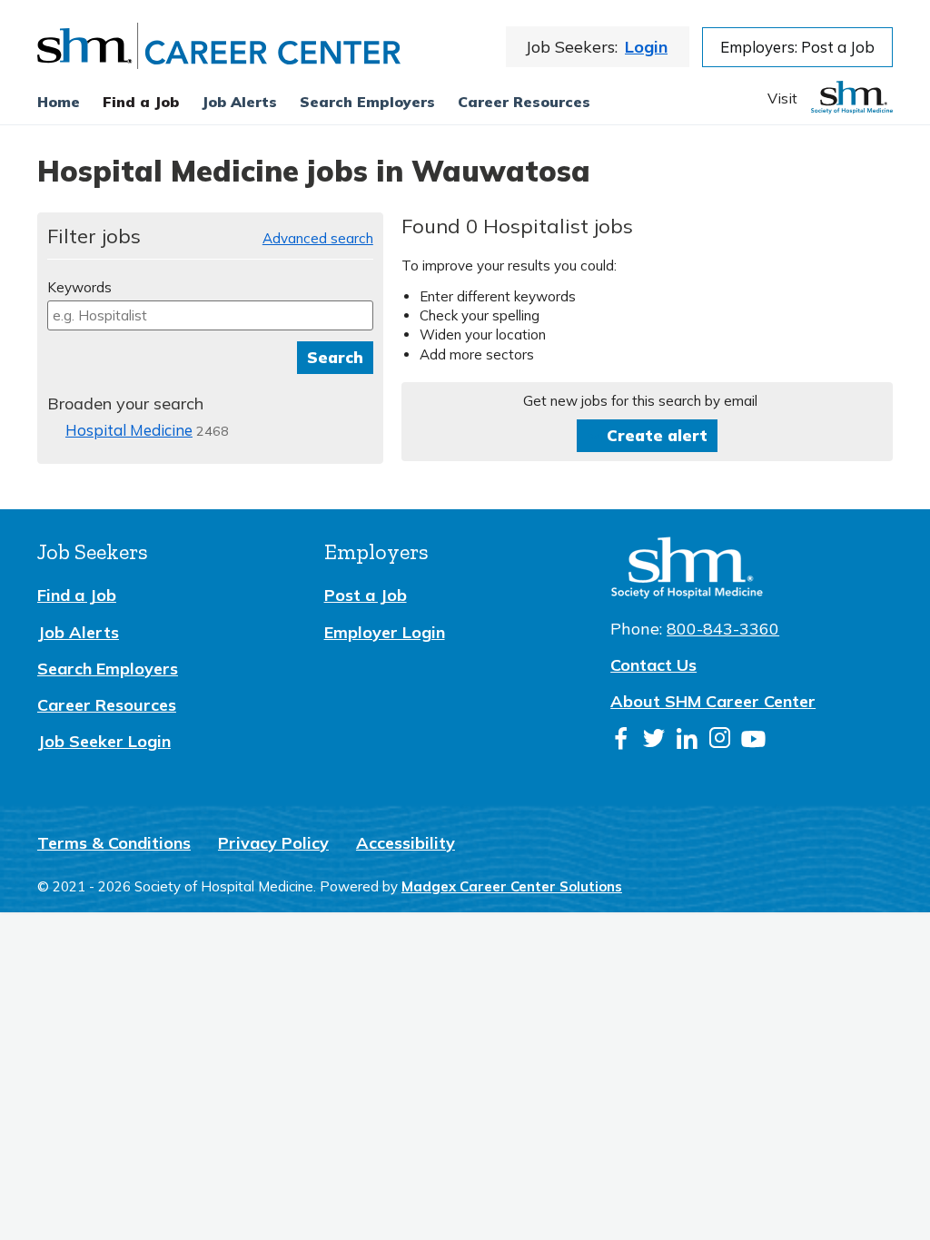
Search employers (367, 102)
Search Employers (107, 668)
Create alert (657, 435)
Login (646, 46)
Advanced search (317, 238)
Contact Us (653, 664)
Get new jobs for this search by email (640, 400)
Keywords (79, 287)
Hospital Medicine (129, 429)
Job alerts (239, 102)
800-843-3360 (723, 628)
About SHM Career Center (713, 701)
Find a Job (141, 102)
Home (58, 102)
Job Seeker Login (104, 741)
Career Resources (524, 102)
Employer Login (384, 632)
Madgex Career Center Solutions (511, 886)
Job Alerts (78, 632)
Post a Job (365, 595)
